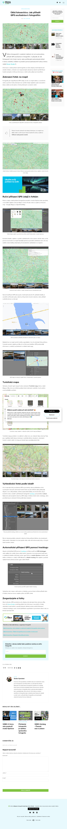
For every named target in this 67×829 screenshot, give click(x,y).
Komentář (5, 755)
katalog (28, 18)
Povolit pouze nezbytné (51, 418)
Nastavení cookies (46, 816)
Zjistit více (9, 418)
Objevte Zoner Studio (33, 808)
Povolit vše (52, 411)
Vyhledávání (39, 816)
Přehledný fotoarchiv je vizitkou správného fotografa (22, 729)
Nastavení (51, 414)
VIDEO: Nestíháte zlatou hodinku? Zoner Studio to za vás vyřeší (56, 99)
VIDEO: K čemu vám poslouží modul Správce (8, 726)
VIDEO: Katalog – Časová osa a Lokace (40, 726)
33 (5, 667)
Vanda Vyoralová (19, 678)
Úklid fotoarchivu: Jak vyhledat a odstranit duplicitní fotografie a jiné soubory (24, 628)
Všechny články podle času (30, 816)
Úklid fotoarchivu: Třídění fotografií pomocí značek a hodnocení (20, 631)
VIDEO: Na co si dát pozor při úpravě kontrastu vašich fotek (56, 85)
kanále (58, 72)
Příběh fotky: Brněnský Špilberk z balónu (59, 35)
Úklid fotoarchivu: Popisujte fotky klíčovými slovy (16, 635)
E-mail (4, 778)
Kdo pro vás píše (20, 816)
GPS (25, 18)
